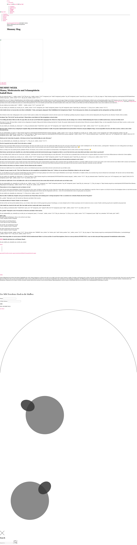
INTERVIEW (16, 23)
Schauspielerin (28, 253)
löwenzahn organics (11, 253)
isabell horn (4, 253)
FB (2, 308)
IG (0, 308)
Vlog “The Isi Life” (119, 101)
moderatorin (19, 253)
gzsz (1, 253)
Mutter (23, 253)
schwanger (33, 253)
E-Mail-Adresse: (4, 301)
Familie (11, 23)
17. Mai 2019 (3, 82)
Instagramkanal (132, 101)
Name (1, 298)
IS (3, 308)
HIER (1, 239)
